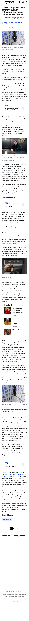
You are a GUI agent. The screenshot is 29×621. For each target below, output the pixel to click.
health (15, 253)
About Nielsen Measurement (11, 596)
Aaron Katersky (18, 22)
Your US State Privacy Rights (14, 593)
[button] (2, 2)
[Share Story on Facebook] (2, 27)
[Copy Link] (12, 27)
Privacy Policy (19, 591)
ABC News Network (10, 591)
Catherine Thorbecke (8, 22)
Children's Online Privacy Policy (10, 594)
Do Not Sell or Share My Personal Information (14, 598)
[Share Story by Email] (9, 27)
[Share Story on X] (6, 27)
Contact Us (14, 599)
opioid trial (20, 55)
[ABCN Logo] (9, 2)
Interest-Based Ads (21, 594)
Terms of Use (21, 596)
